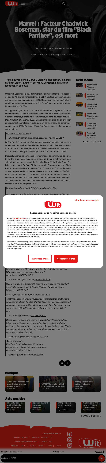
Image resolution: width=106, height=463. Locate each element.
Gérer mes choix (40, 258)
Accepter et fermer (66, 258)
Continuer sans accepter (87, 200)
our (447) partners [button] (19, 218)
